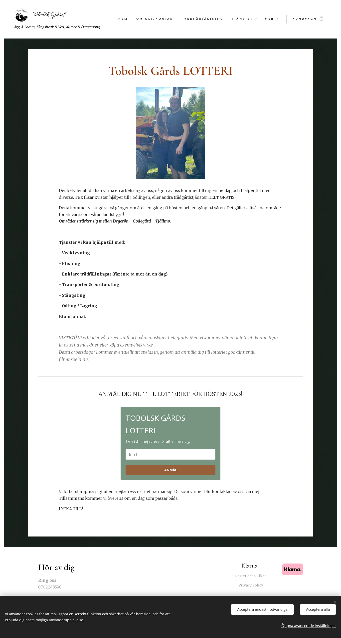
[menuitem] (123, 19)
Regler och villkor (250, 576)
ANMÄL (170, 470)
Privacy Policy (251, 585)
